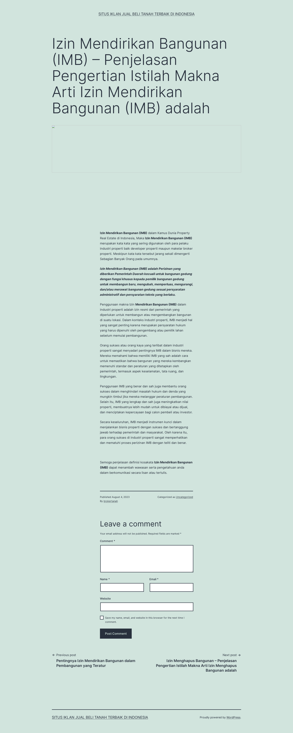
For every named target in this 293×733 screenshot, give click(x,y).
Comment (107, 541)
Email (153, 579)
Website (105, 598)
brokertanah (111, 501)
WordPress (233, 717)
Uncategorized (184, 496)
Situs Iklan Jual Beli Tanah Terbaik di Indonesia (146, 14)
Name (105, 579)
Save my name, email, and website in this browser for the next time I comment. (144, 619)
